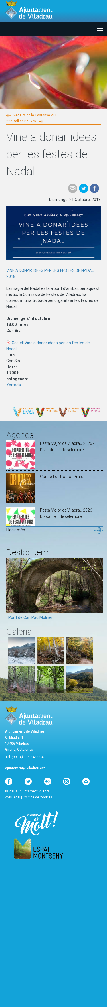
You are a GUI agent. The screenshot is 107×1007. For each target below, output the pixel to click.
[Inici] (29, 9)
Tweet (83, 188)
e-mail (72, 188)
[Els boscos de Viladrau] (50, 662)
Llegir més (15, 530)
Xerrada (13, 385)
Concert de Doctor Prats (61, 476)
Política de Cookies (37, 797)
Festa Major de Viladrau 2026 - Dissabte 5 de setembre (67, 513)
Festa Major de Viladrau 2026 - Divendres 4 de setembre (67, 446)
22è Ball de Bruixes (21, 121)
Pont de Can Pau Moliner (30, 617)
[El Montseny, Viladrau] (79, 691)
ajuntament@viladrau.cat (25, 768)
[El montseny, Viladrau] (21, 662)
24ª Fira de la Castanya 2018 (36, 115)
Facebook (94, 188)
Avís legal (12, 797)
